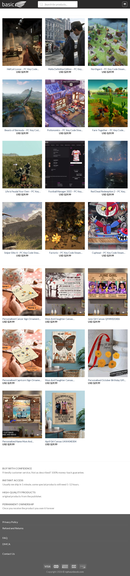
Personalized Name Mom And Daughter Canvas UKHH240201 (18, 441)
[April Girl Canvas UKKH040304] (65, 414)
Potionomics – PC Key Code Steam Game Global (65, 130)
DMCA (6, 544)
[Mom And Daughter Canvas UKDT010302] (65, 353)
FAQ (4, 537)
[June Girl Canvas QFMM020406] (108, 292)
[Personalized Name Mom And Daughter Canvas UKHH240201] (22, 414)
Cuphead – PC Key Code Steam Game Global (108, 252)
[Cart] (124, 4)
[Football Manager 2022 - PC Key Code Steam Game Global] (65, 164)
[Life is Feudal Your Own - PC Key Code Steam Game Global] (22, 164)
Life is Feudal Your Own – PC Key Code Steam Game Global (22, 191)
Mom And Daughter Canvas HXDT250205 (59, 319)
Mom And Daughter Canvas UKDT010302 (59, 380)
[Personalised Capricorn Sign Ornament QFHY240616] (22, 353)
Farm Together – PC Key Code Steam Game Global (107, 130)
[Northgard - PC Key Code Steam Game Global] (108, 42)
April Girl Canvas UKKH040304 (60, 441)
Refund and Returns (12, 528)
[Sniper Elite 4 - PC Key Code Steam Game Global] (22, 226)
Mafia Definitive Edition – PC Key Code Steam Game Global (64, 69)
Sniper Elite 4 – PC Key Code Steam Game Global (22, 252)
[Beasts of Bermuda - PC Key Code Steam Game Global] (22, 103)
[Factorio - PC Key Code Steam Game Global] (65, 226)
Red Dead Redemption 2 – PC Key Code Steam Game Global (108, 191)
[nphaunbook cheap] (17, 4)
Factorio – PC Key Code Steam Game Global (65, 252)
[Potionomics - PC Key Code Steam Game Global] (65, 103)
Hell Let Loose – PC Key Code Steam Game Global (22, 69)
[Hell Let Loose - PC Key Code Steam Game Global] (22, 42)
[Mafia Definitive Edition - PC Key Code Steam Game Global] (65, 42)
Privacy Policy (10, 521)
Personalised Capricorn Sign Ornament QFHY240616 (22, 380)
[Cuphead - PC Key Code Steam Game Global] (108, 226)
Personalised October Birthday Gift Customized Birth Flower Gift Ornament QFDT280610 (106, 380)
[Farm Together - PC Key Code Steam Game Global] (108, 103)
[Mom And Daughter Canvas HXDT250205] (65, 292)
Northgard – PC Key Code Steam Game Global (107, 69)
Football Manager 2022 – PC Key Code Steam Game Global (65, 191)
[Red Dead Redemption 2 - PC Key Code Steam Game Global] (108, 164)
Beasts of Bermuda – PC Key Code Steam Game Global (22, 130)
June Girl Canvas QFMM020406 (104, 319)
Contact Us (8, 553)
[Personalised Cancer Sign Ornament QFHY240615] (22, 292)
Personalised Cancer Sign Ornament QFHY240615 (20, 319)
